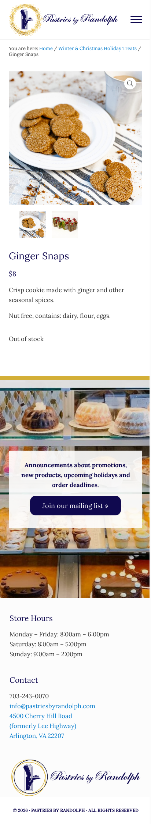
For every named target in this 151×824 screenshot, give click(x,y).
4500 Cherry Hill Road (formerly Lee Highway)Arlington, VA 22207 (43, 726)
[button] (130, 83)
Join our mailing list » (75, 505)
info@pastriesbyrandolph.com (52, 706)
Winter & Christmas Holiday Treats (97, 48)
